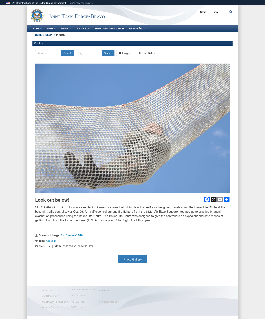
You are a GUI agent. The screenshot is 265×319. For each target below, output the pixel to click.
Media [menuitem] (64, 28)
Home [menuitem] (36, 28)
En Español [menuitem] (136, 28)
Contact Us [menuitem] (83, 28)
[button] (81, 3)
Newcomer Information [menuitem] (109, 28)
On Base (51, 240)
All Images (125, 53)
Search (67, 53)
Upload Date (146, 53)
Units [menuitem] (50, 28)
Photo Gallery (132, 259)
